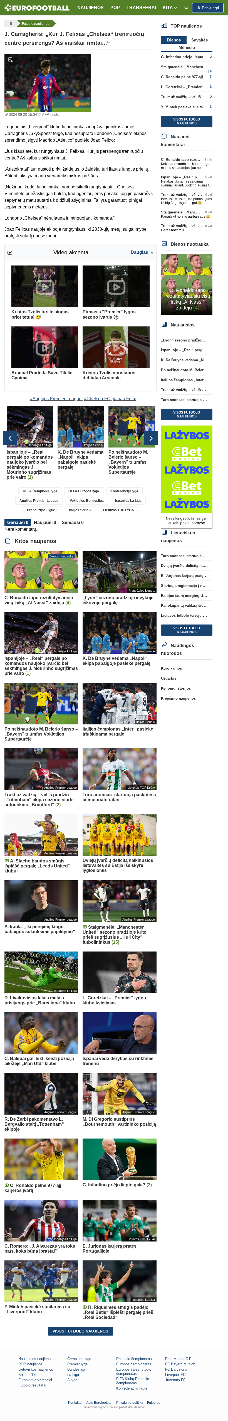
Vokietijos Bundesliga (87, 501)
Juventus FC (175, 1380)
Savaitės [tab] (199, 40)
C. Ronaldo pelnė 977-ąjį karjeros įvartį (194, 77)
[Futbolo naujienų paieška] (186, 8)
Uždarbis (168, 678)
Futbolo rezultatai (32, 1385)
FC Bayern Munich (180, 1364)
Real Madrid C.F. (178, 1359)
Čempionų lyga (79, 1359)
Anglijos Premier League (38, 501)
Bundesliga (76, 1369)
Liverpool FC (175, 1375)
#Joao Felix (124, 398)
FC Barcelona (176, 1369)
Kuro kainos (171, 668)
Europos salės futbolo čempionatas (133, 1371)
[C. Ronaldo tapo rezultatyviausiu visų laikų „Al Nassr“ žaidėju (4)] (186, 284)
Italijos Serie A (80, 510)
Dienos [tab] (174, 40)
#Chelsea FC (97, 398)
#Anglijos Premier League (55, 398)
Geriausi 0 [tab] (17, 522)
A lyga (72, 1380)
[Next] (151, 438)
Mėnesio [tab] (187, 47)
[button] (170, 8)
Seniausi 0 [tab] (73, 522)
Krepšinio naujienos (178, 698)
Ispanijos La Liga (128, 501)
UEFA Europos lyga (83, 491)
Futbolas (153, 1403)
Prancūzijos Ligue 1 (42, 510)
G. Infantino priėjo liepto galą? (187, 57)
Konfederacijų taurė (131, 1388)
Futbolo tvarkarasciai (35, 1380)
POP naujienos (30, 1364)
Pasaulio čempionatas (134, 1359)
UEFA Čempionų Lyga (40, 491)
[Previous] (10, 438)
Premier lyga (77, 1364)
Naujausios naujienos (35, 1359)
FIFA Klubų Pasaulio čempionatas (132, 1381)
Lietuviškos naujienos (35, 1369)
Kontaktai (75, 1403)
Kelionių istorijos (176, 688)
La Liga (73, 1375)
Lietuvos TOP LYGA (118, 510)
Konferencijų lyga (124, 491)
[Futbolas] (10, 23)
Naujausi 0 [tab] (45, 522)
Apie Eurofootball (99, 1403)
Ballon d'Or (27, 1375)
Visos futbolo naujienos (80, 1331)
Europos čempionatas (133, 1364)
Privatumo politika (129, 1403)
